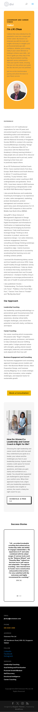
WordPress (19, 709)
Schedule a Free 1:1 (18, 500)
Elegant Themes (19, 707)
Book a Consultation (19, 393)
